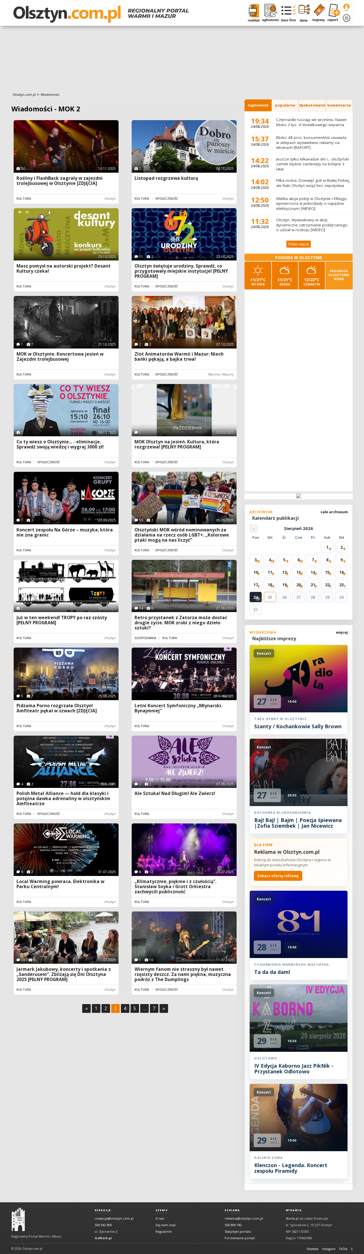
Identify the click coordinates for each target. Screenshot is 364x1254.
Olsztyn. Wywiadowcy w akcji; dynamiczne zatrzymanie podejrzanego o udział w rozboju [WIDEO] (312, 224)
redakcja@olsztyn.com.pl (114, 1218)
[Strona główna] (101, 14)
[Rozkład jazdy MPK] (252, 13)
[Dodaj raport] (332, 13)
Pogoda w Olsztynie (298, 257)
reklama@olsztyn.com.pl (244, 1218)
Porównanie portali (240, 1238)
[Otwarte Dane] (303, 13)
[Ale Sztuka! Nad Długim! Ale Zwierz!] (184, 762)
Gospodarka (145, 638)
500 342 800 (103, 1225)
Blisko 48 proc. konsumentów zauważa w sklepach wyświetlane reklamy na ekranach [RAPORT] (311, 142)
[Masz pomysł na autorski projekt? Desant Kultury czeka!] (66, 234)
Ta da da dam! (272, 972)
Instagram (329, 1249)
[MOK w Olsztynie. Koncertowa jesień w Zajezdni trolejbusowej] (66, 322)
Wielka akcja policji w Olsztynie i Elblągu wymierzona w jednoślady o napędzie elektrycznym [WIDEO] (311, 203)
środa (285, 281)
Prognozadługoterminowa (338, 275)
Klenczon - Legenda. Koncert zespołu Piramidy (290, 1168)
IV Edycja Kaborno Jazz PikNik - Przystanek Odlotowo (293, 1068)
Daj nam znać (166, 1225)
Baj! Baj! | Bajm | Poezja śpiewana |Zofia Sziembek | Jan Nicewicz (298, 823)
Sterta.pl (292, 1218)
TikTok (343, 1249)
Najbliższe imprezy (274, 638)
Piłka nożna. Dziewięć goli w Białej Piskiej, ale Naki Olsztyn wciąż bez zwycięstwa (313, 183)
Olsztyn (110, 198)
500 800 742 (233, 1225)
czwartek (311, 281)
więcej (342, 632)
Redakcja (103, 1210)
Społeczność (166, 198)
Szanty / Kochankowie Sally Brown (298, 726)
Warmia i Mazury (221, 374)
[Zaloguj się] (346, 7)
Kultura (23, 198)
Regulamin (164, 1231)
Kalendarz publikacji (275, 518)
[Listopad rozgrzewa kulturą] (184, 146)
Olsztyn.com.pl (24, 94)
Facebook (312, 1249)
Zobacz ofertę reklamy (278, 875)
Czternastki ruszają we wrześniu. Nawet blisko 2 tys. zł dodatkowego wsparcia (311, 122)
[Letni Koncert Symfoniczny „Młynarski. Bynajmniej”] (184, 674)
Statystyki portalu (238, 1231)
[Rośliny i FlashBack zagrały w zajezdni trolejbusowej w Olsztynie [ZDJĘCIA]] (66, 146)
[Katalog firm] (287, 13)
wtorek (258, 281)
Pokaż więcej (298, 244)
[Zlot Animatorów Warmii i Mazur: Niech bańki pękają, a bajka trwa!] (184, 322)
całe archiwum (334, 511)
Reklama (232, 1210)
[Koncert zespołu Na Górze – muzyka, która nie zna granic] (66, 498)
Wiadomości (50, 94)
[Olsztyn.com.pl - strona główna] (18, 1219)
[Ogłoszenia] (269, 13)
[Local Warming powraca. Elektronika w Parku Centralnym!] (66, 849)
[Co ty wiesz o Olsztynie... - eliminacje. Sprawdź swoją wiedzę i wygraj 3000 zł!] (66, 410)
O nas (160, 1218)
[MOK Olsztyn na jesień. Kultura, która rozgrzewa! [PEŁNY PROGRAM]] (184, 410)
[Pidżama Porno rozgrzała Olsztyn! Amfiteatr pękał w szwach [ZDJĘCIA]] (66, 674)
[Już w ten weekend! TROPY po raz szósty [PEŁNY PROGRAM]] (66, 586)
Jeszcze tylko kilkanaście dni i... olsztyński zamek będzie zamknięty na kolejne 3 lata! (312, 164)
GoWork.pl (103, 1238)
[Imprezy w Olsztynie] (317, 13)
